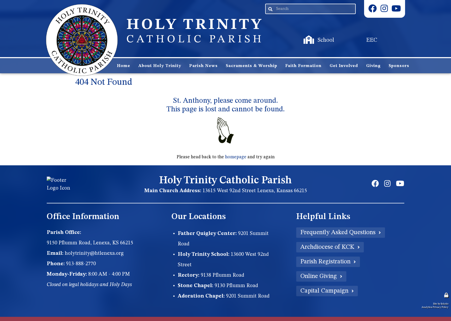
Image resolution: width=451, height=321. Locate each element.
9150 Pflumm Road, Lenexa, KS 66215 (90, 243)
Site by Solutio (440, 303)
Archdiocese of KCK (327, 247)
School (306, 35)
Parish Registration (325, 262)
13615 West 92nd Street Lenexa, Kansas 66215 (255, 190)
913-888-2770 (81, 264)
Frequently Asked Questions (338, 232)
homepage (235, 157)
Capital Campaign (324, 291)
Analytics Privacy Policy (435, 307)
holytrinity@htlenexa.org (94, 253)
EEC (350, 35)
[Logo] (82, 40)
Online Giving (318, 276)
